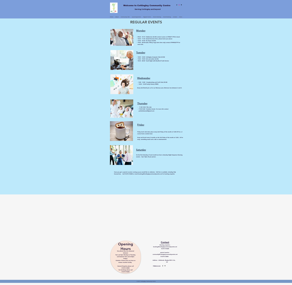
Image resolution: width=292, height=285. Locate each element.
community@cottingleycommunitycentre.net (165, 254)
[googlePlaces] (181, 5)
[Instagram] (179, 5)
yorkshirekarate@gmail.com (146, 111)
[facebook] (177, 5)
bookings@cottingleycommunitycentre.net (150, 174)
